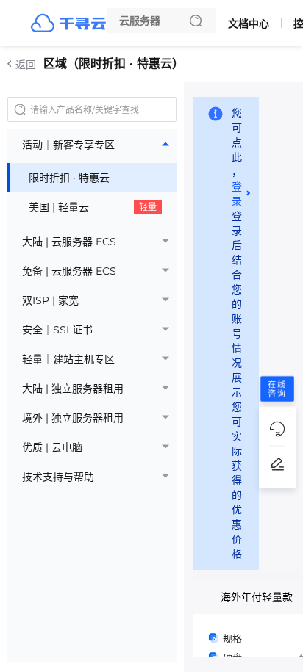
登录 (237, 194)
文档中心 (248, 23)
